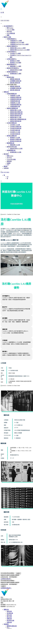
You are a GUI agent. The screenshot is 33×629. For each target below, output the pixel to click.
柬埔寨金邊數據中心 (12, 71)
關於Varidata (10, 28)
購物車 (5, 166)
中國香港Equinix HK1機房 (17, 42)
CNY (4, 20)
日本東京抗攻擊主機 (15, 128)
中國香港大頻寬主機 (15, 97)
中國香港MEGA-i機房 (16, 40)
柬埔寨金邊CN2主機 (15, 152)
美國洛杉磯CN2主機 (15, 110)
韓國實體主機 (10, 143)
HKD (7, 20)
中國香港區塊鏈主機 (15, 104)
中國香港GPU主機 (15, 103)
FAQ (8, 164)
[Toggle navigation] (1, 23)
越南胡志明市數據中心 (13, 68)
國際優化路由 (10, 77)
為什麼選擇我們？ (9, 26)
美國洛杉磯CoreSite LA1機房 (18, 48)
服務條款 (9, 161)
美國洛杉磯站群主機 (15, 115)
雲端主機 (6, 75)
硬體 (8, 35)
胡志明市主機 (10, 620)
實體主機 (6, 92)
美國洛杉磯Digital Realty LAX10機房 (20, 49)
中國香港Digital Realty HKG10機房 (19, 44)
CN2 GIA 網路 (10, 29)
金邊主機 (9, 622)
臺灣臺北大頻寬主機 (15, 139)
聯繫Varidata (10, 156)
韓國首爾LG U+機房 (15, 66)
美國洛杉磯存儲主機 (15, 121)
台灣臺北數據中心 (12, 59)
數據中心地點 (7, 37)
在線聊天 (18, 573)
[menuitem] (4, 175)
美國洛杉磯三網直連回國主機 (18, 119)
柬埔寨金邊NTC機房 (15, 73)
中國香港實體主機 (12, 93)
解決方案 (9, 31)
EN (1, 12)
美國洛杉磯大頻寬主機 (16, 112)
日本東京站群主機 (15, 130)
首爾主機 (9, 618)
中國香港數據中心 (12, 39)
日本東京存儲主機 (15, 134)
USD (2, 20)
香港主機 (9, 611)
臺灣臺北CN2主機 (15, 137)
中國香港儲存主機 (15, 106)
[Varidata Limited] (10, 7)
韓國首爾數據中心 (12, 64)
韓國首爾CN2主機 (15, 145)
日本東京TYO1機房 (15, 53)
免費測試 (6, 168)
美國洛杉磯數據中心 (12, 46)
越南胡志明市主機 (12, 146)
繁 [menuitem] (4, 175)
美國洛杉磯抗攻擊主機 (16, 113)
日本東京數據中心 (12, 51)
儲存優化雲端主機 (15, 82)
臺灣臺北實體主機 (12, 135)
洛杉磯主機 (10, 613)
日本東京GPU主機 (15, 132)
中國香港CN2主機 (15, 95)
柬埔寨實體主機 (11, 150)
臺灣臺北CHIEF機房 (15, 62)
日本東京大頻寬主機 (15, 126)
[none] (18, 176)
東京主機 (9, 615)
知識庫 (8, 163)
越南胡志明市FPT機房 (16, 70)
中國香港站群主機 (15, 101)
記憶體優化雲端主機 (15, 81)
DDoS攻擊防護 (11, 33)
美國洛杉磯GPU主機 (15, 117)
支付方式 (9, 157)
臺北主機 (9, 616)
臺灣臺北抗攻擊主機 (15, 141)
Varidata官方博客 (11, 159)
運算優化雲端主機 (15, 79)
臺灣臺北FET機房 (15, 60)
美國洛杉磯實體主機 (12, 108)
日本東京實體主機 (12, 123)
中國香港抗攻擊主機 (15, 99)
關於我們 (6, 154)
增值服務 (6, 624)
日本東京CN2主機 (15, 124)
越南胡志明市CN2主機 (16, 148)
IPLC (8, 627)
